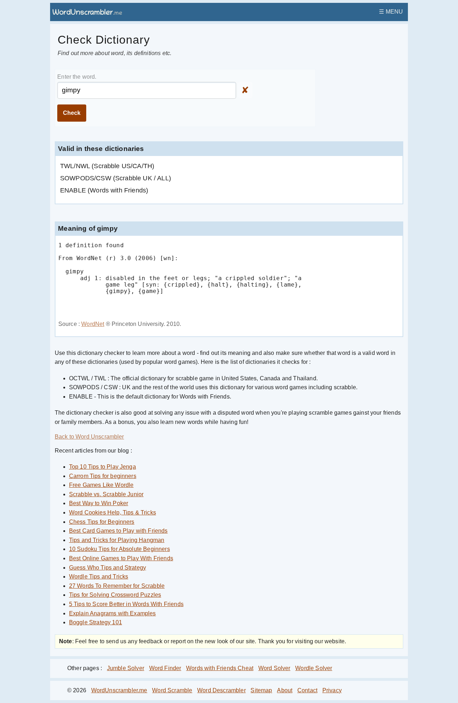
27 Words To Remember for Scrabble (117, 586)
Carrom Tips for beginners (102, 476)
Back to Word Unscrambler (89, 437)
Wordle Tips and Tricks (98, 576)
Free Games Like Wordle (101, 485)
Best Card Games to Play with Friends (118, 531)
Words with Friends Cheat (219, 668)
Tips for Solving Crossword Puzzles (115, 595)
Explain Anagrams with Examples (112, 613)
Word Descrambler (221, 690)
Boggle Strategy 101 (95, 622)
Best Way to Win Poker (98, 503)
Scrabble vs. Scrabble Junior (106, 494)
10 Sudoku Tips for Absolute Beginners (119, 549)
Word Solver (274, 668)
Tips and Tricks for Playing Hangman (117, 540)
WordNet (92, 324)
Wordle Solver (313, 668)
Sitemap (261, 690)
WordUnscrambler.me (119, 690)
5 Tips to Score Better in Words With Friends (126, 604)
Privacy (332, 690)
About (284, 690)
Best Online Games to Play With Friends (121, 558)
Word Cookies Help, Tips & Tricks (112, 512)
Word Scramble (172, 690)
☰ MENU (391, 12)
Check (72, 113)
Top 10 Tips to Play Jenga (102, 467)
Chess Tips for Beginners (102, 522)
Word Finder (165, 668)
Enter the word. (76, 77)
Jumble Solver (125, 668)
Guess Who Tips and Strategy (107, 568)
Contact (307, 690)
